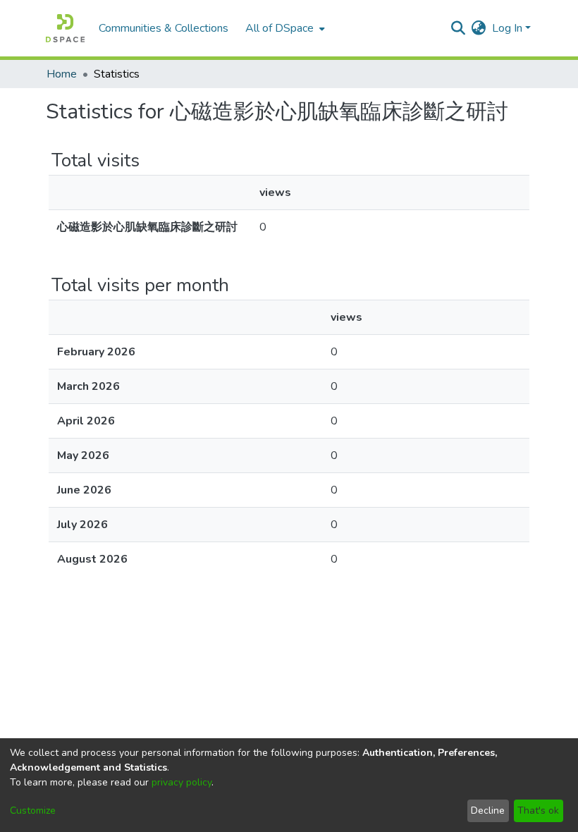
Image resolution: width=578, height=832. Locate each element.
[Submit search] (458, 28)
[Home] (65, 28)
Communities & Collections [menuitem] (163, 28)
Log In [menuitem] (507, 28)
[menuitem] (283, 28)
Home (62, 74)
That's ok (538, 810)
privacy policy (181, 782)
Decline (488, 810)
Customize (33, 810)
